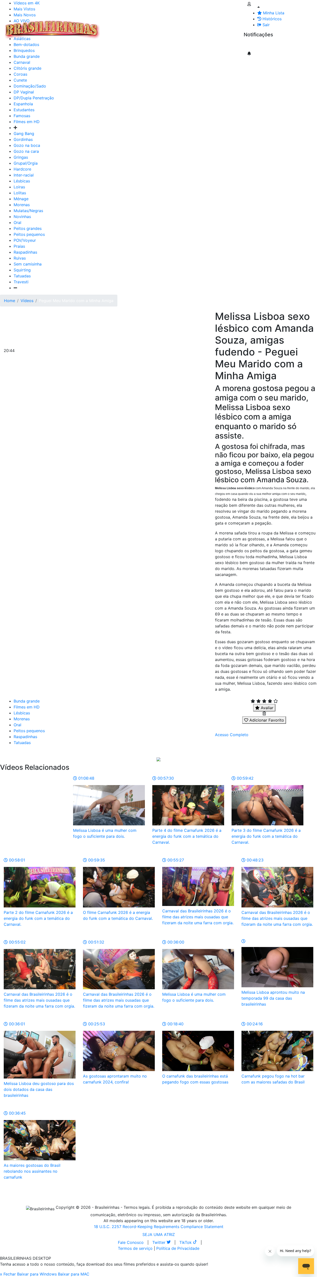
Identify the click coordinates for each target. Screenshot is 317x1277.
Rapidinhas (166, 26)
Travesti (21, 281)
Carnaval (22, 62)
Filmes (112, 26)
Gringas (21, 157)
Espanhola (23, 103)
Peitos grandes (28, 228)
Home (9, 300)
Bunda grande (27, 701)
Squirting (22, 269)
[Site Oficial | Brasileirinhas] (52, 30)
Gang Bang (24, 133)
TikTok (186, 1242)
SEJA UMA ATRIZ (158, 1234)
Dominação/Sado (30, 86)
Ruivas (20, 258)
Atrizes (128, 26)
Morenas (22, 204)
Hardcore (22, 169)
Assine (253, 44)
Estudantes (24, 109)
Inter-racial (24, 175)
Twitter (159, 1242)
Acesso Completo (231, 734)
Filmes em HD (27, 121)
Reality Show (201, 29)
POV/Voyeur (25, 240)
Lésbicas (22, 180)
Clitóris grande (27, 68)
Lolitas (20, 192)
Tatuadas (22, 275)
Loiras (19, 186)
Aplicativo (220, 26)
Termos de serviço (135, 1248)
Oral (17, 222)
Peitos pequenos (29, 234)
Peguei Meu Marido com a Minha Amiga (76, 300)
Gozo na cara (26, 151)
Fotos (185, 26)
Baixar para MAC (73, 1274)
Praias (19, 246)
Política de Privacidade (177, 1248)
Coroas (20, 74)
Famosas (22, 115)
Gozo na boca (27, 145)
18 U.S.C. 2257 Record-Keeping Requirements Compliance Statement (158, 1226)
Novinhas (22, 216)
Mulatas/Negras (28, 210)
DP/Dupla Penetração (34, 97)
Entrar (239, 26)
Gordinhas (23, 139)
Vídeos (145, 26)
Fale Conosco (131, 1242)
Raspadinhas (25, 252)
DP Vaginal (24, 91)
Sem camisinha (28, 264)
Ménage (21, 198)
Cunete (20, 80)
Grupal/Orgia (26, 163)
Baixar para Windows (37, 1274)
